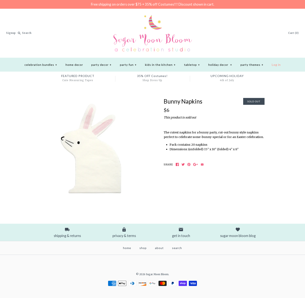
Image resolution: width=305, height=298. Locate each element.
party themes (252, 64)
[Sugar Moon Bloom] (152, 15)
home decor (74, 64)
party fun (128, 64)
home (127, 248)
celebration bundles (40, 64)
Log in (276, 64)
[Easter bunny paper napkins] (90, 100)
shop (143, 248)
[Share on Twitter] (183, 164)
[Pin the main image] (188, 164)
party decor (101, 64)
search (177, 248)
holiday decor (220, 64)
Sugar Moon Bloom (157, 274)
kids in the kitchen (160, 64)
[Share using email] (202, 164)
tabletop (192, 64)
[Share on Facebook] (177, 164)
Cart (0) (293, 33)
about (159, 248)
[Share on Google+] (195, 164)
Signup (11, 33)
